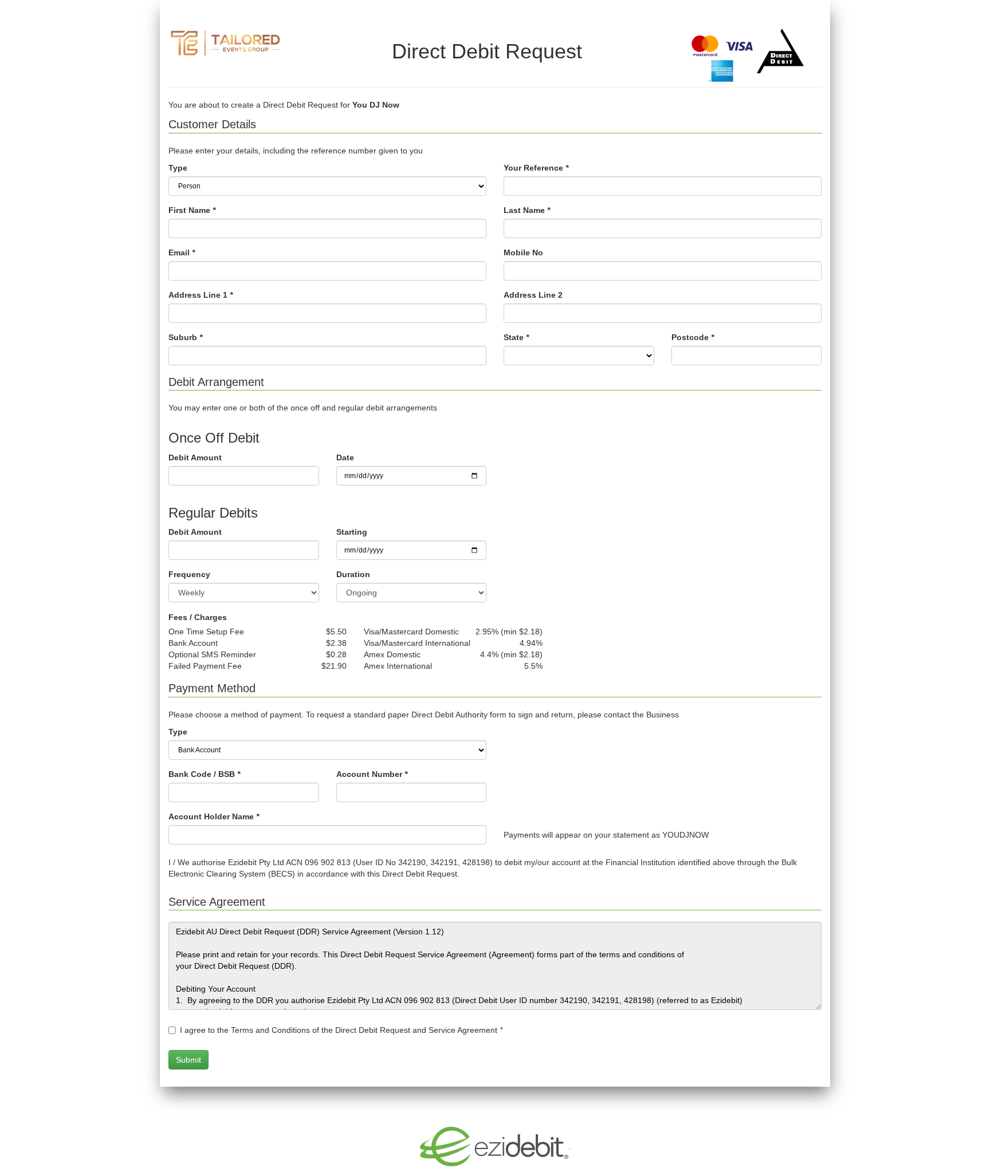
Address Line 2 (533, 294)
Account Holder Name (213, 816)
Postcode (692, 337)
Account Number (371, 774)
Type (177, 167)
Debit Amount (195, 457)
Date (345, 457)
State (516, 337)
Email (181, 252)
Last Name (527, 210)
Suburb (185, 337)
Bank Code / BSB (204, 774)
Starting (351, 531)
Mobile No (523, 252)
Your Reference (536, 167)
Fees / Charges (197, 617)
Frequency (189, 574)
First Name (191, 210)
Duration (353, 574)
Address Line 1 (200, 294)
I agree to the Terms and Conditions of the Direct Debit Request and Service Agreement (341, 1030)
